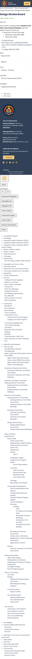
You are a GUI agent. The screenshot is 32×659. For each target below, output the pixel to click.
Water (12, 462)
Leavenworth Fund (11, 315)
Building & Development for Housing (22, 520)
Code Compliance (16, 502)
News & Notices (10, 434)
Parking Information (11, 555)
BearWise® (8, 306)
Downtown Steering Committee (16, 368)
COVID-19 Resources (11, 275)
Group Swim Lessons (12, 629)
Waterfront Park (18, 475)
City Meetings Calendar (13, 349)
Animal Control (10, 655)
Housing (16, 507)
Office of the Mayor (11, 572)
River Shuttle (9, 310)
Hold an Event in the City (13, 298)
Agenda (3, 22)
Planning (13, 504)
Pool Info (8, 632)
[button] (8, 157)
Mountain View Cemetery (13, 330)
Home (2, 8)
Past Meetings (10, 351)
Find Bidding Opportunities (14, 294)
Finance (10, 546)
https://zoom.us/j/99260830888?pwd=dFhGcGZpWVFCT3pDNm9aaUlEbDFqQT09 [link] (17, 45)
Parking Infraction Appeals (14, 280)
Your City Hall (8, 347)
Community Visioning (12, 325)
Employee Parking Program (19, 579)
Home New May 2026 (11, 644)
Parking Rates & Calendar (16, 560)
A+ (8, 192)
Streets (12, 452)
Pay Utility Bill (9, 296)
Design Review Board (7, 10)
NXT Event (7, 96)
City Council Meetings (15, 616)
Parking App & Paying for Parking (18, 562)
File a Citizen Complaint (13, 284)
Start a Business (10, 300)
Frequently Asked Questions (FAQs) (16, 240)
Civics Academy (10, 313)
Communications (13, 589)
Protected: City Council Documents (16, 269)
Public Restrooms (10, 254)
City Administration (14, 595)
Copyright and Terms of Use (14, 264)
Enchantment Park (19, 473)
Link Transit (14, 581)
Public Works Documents (19, 445)
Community (8, 304)
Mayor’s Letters (15, 592)
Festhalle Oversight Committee (16, 381)
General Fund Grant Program (17, 317)
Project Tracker (9, 252)
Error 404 (7, 642)
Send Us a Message (11, 289)
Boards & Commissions (13, 395)
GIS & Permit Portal (11, 653)
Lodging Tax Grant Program (17, 319)
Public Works (11, 439)
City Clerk (10, 575)
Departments (9, 436)
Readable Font (7, 201)
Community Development (16, 486)
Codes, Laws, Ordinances (19, 536)
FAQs (17, 509)
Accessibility (20, 173)
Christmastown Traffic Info (14, 336)
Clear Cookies (6, 211)
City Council (9, 607)
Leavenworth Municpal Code (15, 651)
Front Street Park (19, 477)
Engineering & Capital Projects (21, 443)
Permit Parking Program (15, 569)
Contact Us (8, 287)
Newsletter (7, 273)
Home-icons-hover (10, 646)
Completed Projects (11, 236)
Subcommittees (13, 618)
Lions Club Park (18, 470)
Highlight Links (7, 206)
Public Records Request (12, 344)
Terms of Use (12, 173)
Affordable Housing (23, 516)
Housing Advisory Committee (17, 398)
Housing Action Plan (23, 524)
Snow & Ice (14, 448)
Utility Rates (8, 640)
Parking (10, 577)
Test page (7, 256)
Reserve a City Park (11, 282)
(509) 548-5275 (13, 138)
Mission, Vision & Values (12, 249)
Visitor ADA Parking (13, 558)
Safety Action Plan (16, 441)
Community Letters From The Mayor (16, 271)
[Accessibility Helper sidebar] (4, 178)
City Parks (13, 468)
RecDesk (7, 334)
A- (2, 192)
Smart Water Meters (20, 465)
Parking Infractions (11, 291)
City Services (8, 649)
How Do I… (7, 278)
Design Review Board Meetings (21, 429)
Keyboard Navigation (9, 196)
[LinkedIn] (13, 162)
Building (19, 527)
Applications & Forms (17, 543)
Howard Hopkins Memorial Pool (14, 625)
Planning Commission (15, 410)
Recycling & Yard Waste (18, 483)
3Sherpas (22, 171)
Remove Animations (9, 225)
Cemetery (8, 327)
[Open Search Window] (16, 162)
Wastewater (14, 450)
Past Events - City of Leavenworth (17, 8)
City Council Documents (16, 613)
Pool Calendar (10, 308)
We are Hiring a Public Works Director (18, 261)
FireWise (7, 332)
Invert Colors (6, 220)
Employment (8, 259)
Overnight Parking (13, 567)
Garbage (13, 481)
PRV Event (7, 94)
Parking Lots (11, 564)
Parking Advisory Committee (15, 383)
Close (4, 185)
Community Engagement (14, 323)
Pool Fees (8, 627)
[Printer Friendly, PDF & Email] (7, 18)
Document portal (10, 266)
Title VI (15, 454)
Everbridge (7, 238)
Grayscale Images (8, 215)
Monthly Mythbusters (17, 597)
